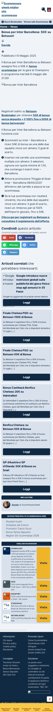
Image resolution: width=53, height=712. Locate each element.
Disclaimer (8, 649)
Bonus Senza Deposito (6, 709)
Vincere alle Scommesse (36, 21)
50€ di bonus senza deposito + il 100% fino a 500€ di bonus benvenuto (26, 119)
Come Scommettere (37, 640)
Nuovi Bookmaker (13, 21)
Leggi (26, 302)
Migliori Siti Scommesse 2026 (22, 535)
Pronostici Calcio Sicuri (19, 528)
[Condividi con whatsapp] (10, 245)
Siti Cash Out (9, 674)
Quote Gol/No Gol (36, 652)
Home (4, 26)
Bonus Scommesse (47, 709)
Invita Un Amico (10, 665)
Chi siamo (7, 640)
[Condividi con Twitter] (29, 245)
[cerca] (43, 9)
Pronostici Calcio (36, 709)
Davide (5, 45)
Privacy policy (9, 643)
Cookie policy (9, 646)
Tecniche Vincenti (11, 662)
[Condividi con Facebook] (26, 238)
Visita (43, 563)
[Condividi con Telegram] (10, 252)
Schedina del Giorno (26, 709)
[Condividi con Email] (8, 238)
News (14, 26)
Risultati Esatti (16, 709)
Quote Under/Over (37, 649)
